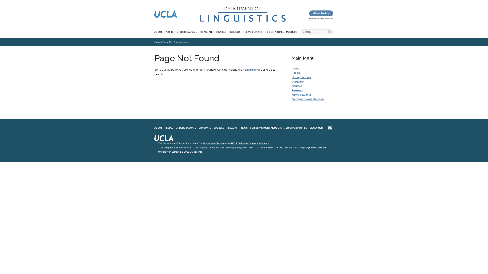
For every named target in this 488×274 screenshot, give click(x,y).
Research (235, 32)
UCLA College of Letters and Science (250, 143)
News (244, 128)
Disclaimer (316, 128)
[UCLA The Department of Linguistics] (243, 21)
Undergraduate (187, 32)
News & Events (253, 32)
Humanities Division (213, 143)
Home (157, 42)
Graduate (206, 32)
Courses (221, 32)
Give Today (321, 13)
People (169, 32)
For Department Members (281, 32)
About (158, 32)
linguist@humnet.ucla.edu (313, 147)
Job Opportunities (295, 128)
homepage (250, 69)
